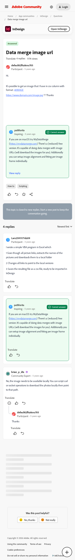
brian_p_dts (17, 371)
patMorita (19, 130)
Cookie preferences (16, 549)
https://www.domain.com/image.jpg (24, 95)
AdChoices (59, 555)
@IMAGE (18, 89)
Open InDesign (59, 28)
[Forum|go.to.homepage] (27, 7)
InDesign (44, 16)
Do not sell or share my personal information (27, 555)
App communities (26, 16)
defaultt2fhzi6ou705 (22, 65)
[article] (37, 262)
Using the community (17, 544)
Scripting (23, 186)
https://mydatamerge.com (23, 143)
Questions (58, 16)
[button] (6, 7)
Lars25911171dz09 (20, 238)
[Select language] (51, 7)
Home (10, 16)
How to (11, 186)
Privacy (47, 544)
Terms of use (35, 544)
